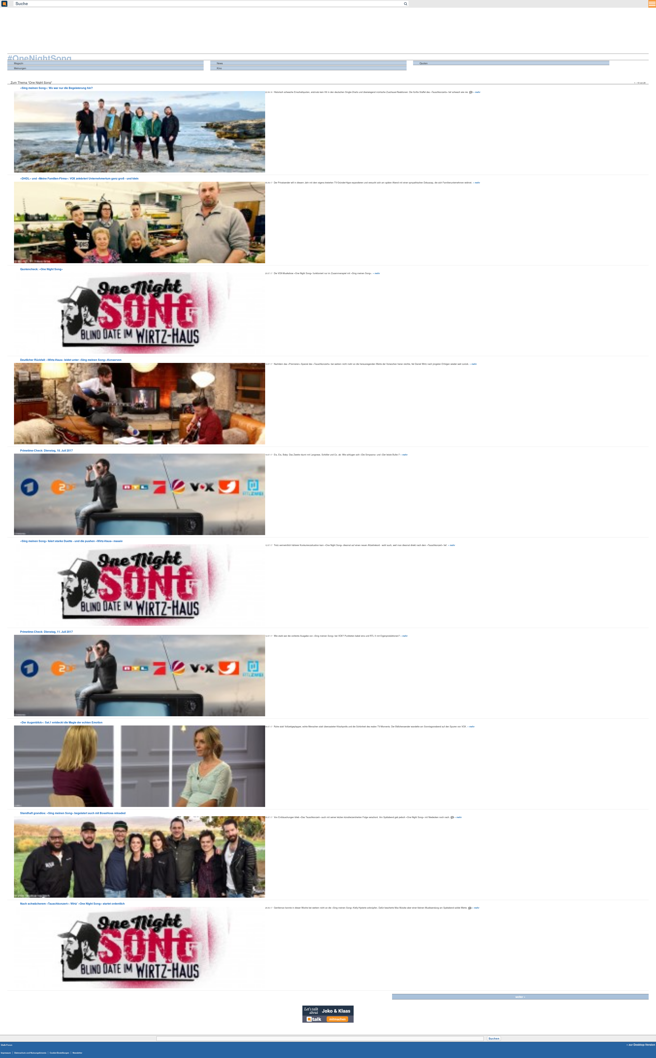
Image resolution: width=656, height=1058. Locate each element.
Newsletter (77, 1052)
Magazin (18, 63)
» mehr (476, 92)
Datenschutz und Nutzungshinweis (30, 1052)
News (220, 63)
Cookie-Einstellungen (59, 1052)
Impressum (6, 1052)
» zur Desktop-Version (640, 1045)
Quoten (424, 63)
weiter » (520, 997)
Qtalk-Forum (6, 1044)
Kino (219, 68)
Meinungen (20, 68)
